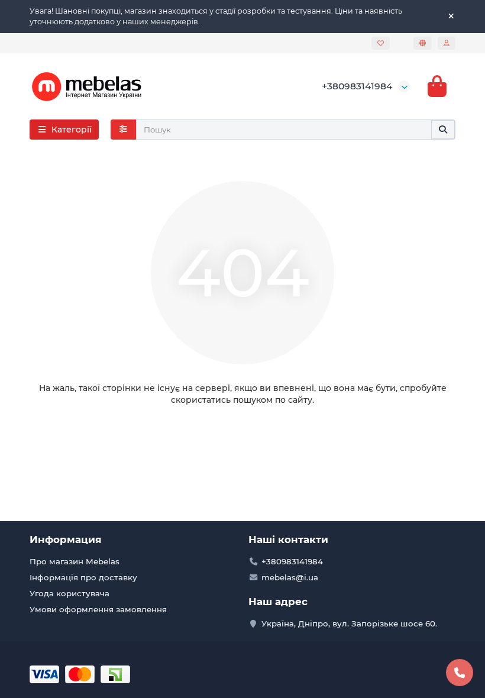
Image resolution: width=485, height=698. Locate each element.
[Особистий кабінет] (446, 43)
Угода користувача (69, 593)
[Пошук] (443, 129)
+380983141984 (357, 86)
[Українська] (422, 43)
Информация (66, 539)
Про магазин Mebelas (74, 561)
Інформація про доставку (83, 577)
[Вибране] (380, 43)
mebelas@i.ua (289, 577)
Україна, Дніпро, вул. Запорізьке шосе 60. (349, 623)
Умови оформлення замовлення (98, 609)
